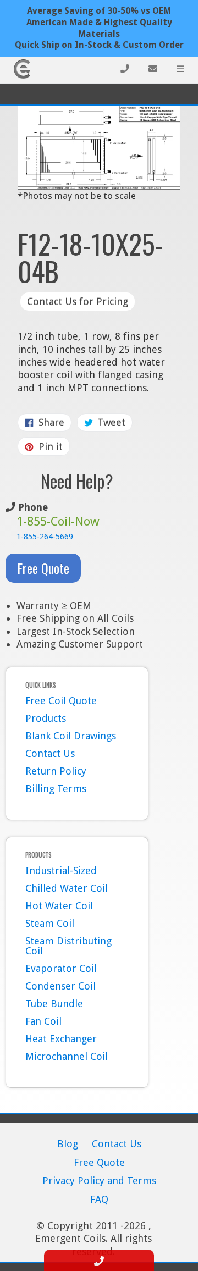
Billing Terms (55, 788)
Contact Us (50, 753)
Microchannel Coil (66, 1056)
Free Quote (43, 568)
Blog (67, 1144)
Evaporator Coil (61, 968)
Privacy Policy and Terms (99, 1180)
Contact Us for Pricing (77, 301)
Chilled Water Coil (66, 888)
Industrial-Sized (61, 870)
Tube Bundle (54, 1003)
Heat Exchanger (61, 1039)
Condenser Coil (60, 986)
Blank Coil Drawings (70, 736)
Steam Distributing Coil (68, 946)
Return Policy (55, 771)
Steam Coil (49, 923)
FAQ (99, 1199)
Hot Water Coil (59, 905)
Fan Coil (43, 1021)
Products (45, 718)
